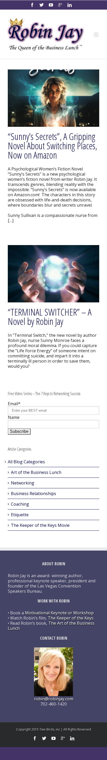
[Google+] (60, 5)
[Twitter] (41, 5)
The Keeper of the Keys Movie (40, 525)
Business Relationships (33, 493)
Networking (22, 483)
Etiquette (20, 515)
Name (13, 417)
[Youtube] (51, 5)
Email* (14, 403)
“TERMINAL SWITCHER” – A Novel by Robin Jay (49, 317)
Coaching (20, 504)
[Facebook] (32, 5)
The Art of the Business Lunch (51, 625)
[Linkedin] (70, 5)
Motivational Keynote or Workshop (59, 613)
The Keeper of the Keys (70, 618)
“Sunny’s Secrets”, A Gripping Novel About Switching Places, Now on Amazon (52, 145)
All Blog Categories (26, 462)
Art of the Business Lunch (36, 472)
